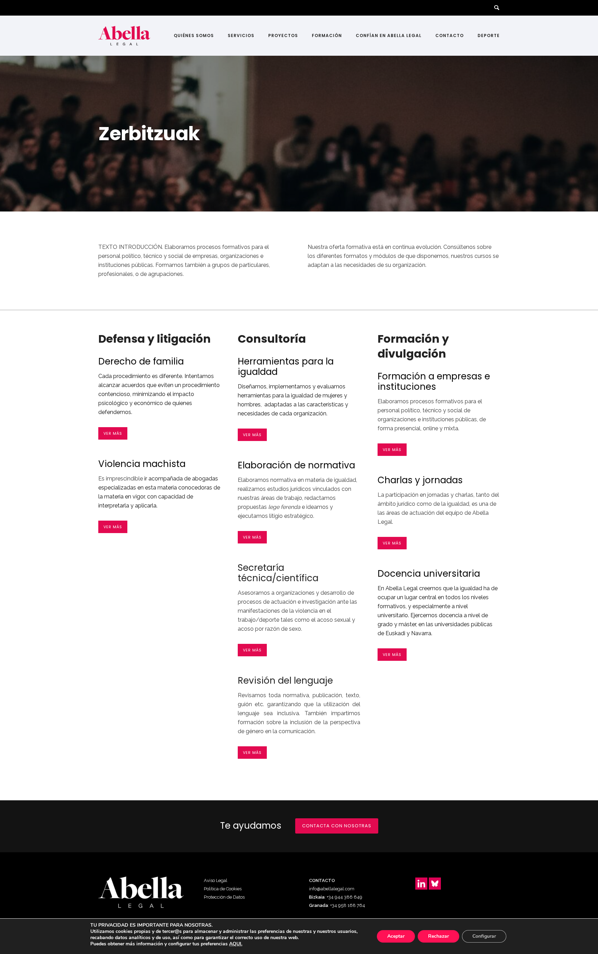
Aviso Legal (215, 880)
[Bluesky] (435, 884)
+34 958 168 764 (347, 905)
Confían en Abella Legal (389, 35)
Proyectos (283, 35)
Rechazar (438, 936)
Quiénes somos (194, 35)
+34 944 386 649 (344, 897)
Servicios (241, 35)
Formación (327, 35)
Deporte (489, 35)
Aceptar (396, 936)
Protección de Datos (224, 897)
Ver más (112, 433)
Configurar (484, 936)
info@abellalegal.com (331, 888)
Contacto (449, 35)
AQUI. (235, 944)
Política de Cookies (223, 888)
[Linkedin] (421, 884)
